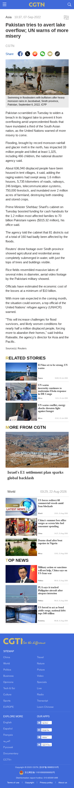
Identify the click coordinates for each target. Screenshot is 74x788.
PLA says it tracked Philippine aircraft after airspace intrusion (50, 590)
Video (40, 676)
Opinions (8, 682)
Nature (41, 663)
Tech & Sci (9, 688)
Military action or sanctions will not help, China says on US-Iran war (52, 570)
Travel (40, 657)
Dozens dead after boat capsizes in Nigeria (50, 542)
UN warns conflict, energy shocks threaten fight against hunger (51, 408)
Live (39, 688)
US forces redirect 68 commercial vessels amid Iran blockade (51, 503)
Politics (7, 670)
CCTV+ (7, 760)
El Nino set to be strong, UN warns (53, 366)
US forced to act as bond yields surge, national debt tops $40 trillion (52, 610)
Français (8, 735)
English (7, 722)
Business (8, 676)
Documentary (10, 753)
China (6, 657)
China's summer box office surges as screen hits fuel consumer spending (52, 523)
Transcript (42, 701)
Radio (40, 694)
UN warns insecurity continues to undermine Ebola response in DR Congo (52, 389)
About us (62, 783)
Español (8, 729)
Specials (42, 682)
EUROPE (8, 707)
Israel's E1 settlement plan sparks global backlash (35, 475)
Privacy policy (46, 783)
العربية (6, 741)
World (6, 663)
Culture (7, 694)
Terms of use (13, 783)
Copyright (30, 783)
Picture (41, 670)
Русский (8, 747)
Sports (6, 701)
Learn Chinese (45, 707)
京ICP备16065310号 (49, 767)
